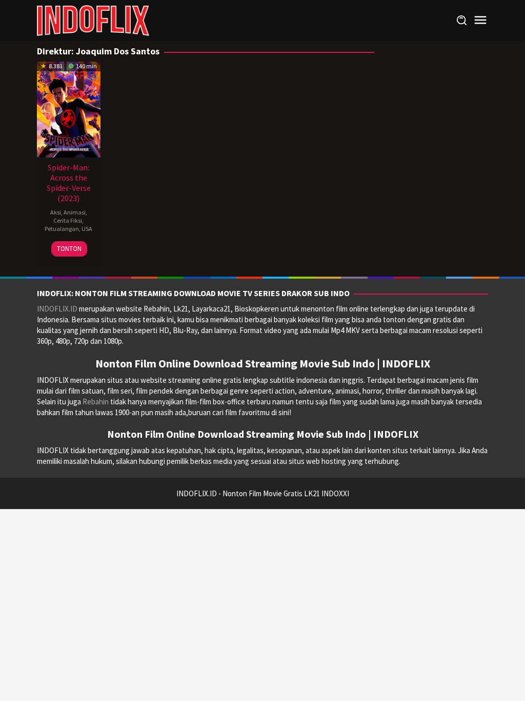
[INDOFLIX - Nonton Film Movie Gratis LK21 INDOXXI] (93, 20)
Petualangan (62, 228)
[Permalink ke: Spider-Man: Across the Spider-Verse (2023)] (68, 108)
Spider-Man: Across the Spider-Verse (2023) (69, 182)
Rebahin (96, 401)
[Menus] (480, 20)
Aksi (55, 212)
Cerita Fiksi (67, 220)
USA (87, 228)
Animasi (75, 212)
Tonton (69, 248)
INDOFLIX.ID (57, 309)
